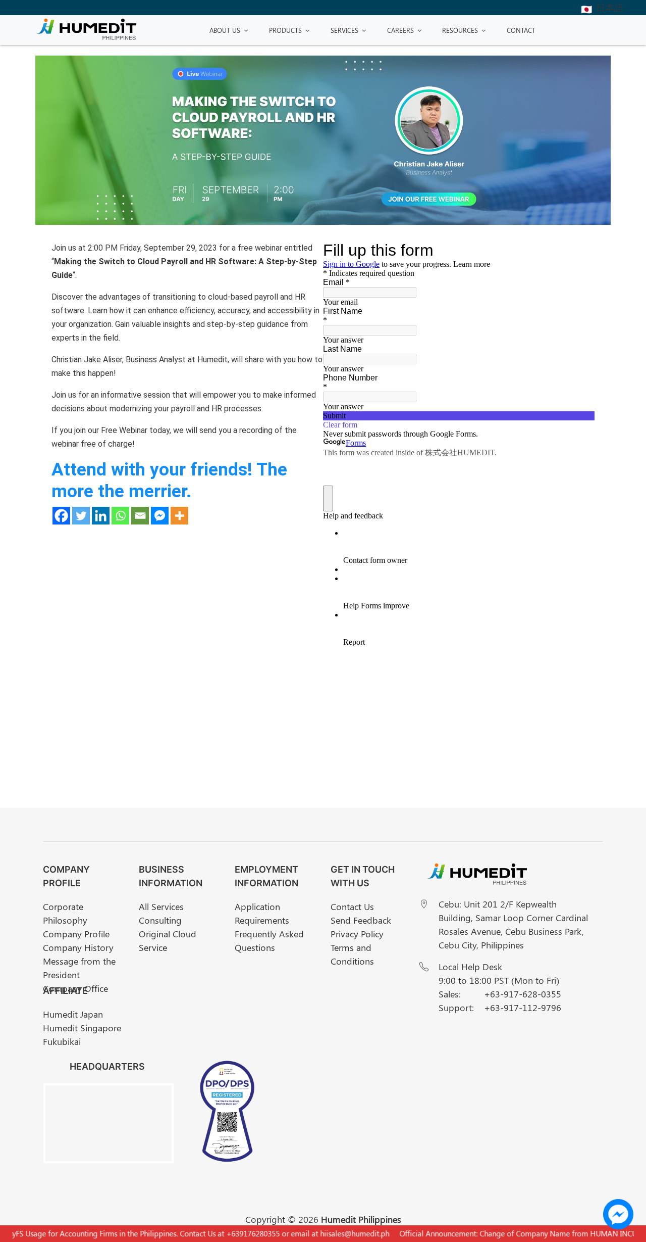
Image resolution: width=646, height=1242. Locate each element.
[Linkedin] (101, 515)
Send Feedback (361, 920)
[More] (179, 515)
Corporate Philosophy (65, 913)
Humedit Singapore (82, 1028)
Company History (78, 947)
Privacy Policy (357, 934)
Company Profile (76, 934)
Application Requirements (262, 913)
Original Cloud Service (167, 940)
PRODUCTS (285, 30)
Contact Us (352, 906)
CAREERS (400, 30)
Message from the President (79, 968)
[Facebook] (61, 515)
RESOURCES (460, 30)
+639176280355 (240, 1233)
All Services (161, 906)
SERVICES (344, 30)
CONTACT (521, 30)
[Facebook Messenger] (160, 515)
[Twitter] (81, 515)
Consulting (160, 920)
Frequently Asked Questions (269, 940)
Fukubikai (62, 1041)
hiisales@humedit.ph (342, 1233)
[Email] (140, 515)
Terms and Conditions (352, 954)
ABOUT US (224, 30)
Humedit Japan (73, 1014)
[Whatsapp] (120, 515)
